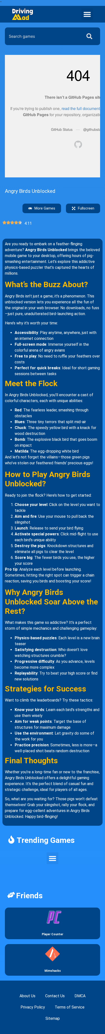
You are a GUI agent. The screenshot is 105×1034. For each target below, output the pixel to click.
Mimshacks (52, 970)
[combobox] (42, 36)
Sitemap (52, 1018)
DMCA (79, 996)
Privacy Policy (33, 1007)
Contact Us (55, 996)
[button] (87, 14)
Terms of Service (69, 1007)
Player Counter (52, 934)
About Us (27, 996)
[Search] (90, 36)
